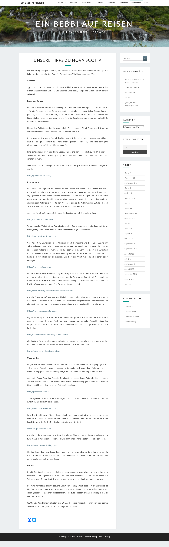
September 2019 (131, 264)
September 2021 (131, 243)
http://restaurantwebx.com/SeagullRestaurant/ (47, 334)
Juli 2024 (128, 203)
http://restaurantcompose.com (40, 219)
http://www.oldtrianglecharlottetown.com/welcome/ (50, 290)
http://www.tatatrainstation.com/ (41, 236)
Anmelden (129, 306)
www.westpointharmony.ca (39, 428)
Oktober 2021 (130, 238)
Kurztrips (124, 3)
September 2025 (131, 183)
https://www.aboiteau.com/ (39, 267)
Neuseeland (62, 3)
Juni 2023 (128, 228)
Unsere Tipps (136, 3)
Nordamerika (87, 3)
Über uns (112, 3)
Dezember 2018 (131, 274)
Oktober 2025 (130, 178)
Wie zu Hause (130, 92)
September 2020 (131, 249)
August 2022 (129, 233)
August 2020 (129, 254)
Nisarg (107, 536)
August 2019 (129, 269)
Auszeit (127, 97)
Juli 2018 (128, 284)
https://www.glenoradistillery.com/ (42, 311)
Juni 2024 (128, 208)
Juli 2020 (128, 259)
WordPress (91, 536)
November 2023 (131, 213)
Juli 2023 (128, 223)
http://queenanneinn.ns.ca (38, 391)
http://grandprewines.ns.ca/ (39, 175)
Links (146, 3)
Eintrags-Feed (130, 311)
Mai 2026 (128, 173)
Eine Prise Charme (132, 87)
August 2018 (129, 279)
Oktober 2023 (130, 218)
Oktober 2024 (130, 198)
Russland (73, 3)
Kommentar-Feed (132, 316)
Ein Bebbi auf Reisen (32, 2)
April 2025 (128, 193)
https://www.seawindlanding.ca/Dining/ (44, 351)
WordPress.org (130, 321)
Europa (100, 3)
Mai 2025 (128, 188)
